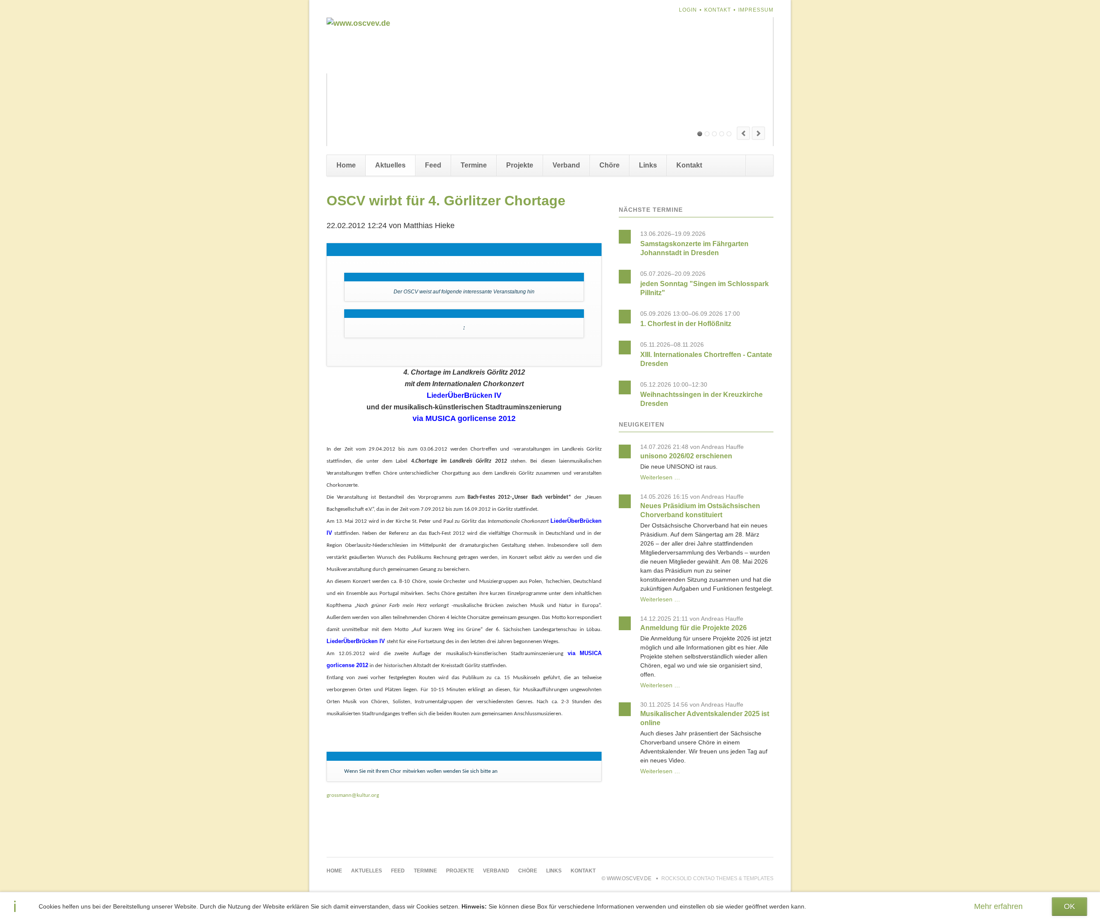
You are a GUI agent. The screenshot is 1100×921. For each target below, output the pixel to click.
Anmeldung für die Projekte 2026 (693, 627)
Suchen (759, 165)
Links (648, 165)
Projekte (519, 165)
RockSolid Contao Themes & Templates (717, 878)
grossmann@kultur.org (353, 795)
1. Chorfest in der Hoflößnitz (685, 323)
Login (688, 10)
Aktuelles (390, 165)
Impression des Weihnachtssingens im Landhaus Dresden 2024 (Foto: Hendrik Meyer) (714, 134)
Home (346, 165)
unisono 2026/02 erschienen (686, 456)
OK (1069, 906)
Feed (433, 165)
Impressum (755, 10)
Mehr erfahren (998, 906)
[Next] (758, 133)
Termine (474, 165)
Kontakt (717, 10)
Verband (566, 165)
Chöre (609, 165)
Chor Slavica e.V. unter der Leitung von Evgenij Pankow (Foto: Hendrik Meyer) (700, 134)
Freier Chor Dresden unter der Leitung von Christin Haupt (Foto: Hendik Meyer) (707, 134)
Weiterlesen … (660, 477)
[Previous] (743, 133)
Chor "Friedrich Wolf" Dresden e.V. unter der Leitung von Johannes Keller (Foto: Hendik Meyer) (722, 134)
